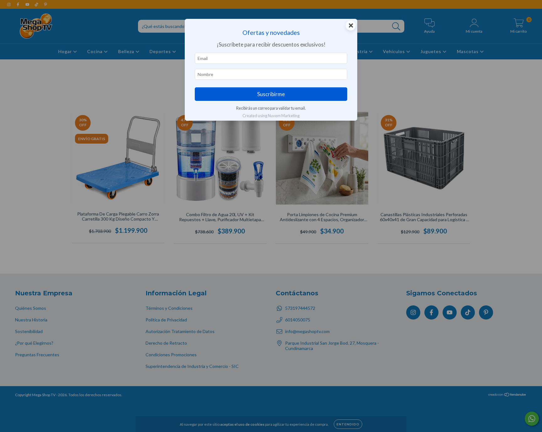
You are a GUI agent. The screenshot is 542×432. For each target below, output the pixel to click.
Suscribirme (271, 94)
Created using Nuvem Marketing (271, 115)
